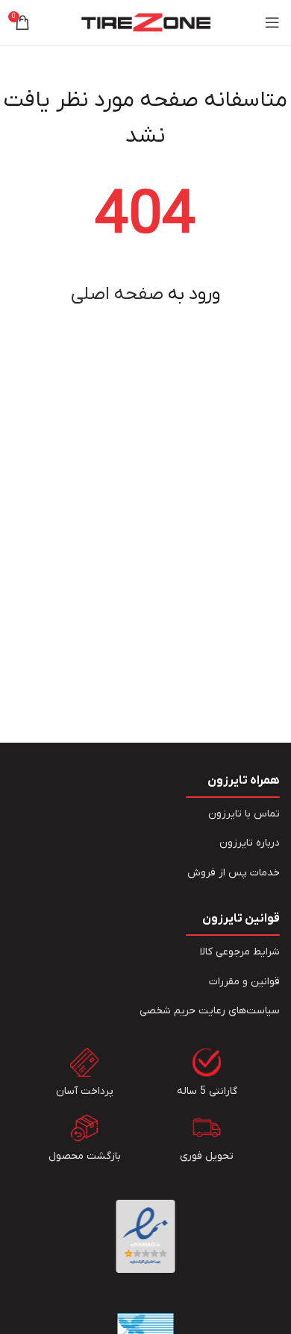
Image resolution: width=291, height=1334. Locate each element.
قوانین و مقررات (244, 982)
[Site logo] (146, 22)
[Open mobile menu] (272, 22)
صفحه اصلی (117, 294)
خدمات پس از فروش (233, 873)
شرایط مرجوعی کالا (240, 952)
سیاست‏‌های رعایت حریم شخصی (210, 1011)
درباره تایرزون (249, 843)
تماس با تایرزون (244, 814)
